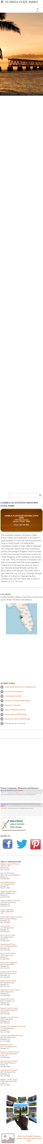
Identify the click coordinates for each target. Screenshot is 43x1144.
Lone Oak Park (5, 926)
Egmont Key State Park (12, 705)
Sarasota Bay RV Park (7, 944)
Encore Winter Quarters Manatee (11, 917)
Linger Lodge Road (6, 909)
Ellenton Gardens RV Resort (9, 864)
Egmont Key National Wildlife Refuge (17, 719)
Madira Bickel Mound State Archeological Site (20, 687)
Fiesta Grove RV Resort (8, 981)
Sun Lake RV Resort (7, 873)
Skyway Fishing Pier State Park (15, 710)
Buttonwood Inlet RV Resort (9, 1052)
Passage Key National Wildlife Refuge (17, 700)
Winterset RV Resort (7, 999)
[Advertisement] (21, 764)
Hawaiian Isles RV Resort (9, 1061)
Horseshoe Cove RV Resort (9, 1017)
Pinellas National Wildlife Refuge (16, 714)
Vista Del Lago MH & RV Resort (11, 1035)
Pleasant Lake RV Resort (8, 972)
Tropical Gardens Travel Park (10, 900)
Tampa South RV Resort (8, 891)
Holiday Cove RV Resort (8, 1079)
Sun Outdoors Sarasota (8, 882)
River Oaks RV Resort (7, 935)
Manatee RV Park (6, 1045)
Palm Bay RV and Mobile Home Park (12, 1026)
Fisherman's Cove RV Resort (10, 990)
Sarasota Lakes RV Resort (9, 1008)
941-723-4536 (24, 525)
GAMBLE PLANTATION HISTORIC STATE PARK (21, 517)
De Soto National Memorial (14, 691)
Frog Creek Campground (8, 962)
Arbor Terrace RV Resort (8, 1070)
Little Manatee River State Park (15, 723)
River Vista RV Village (8, 953)
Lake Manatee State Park (13, 696)
